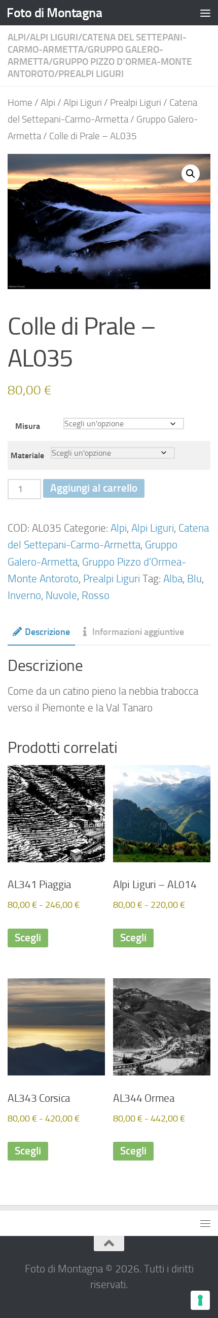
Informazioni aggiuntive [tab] (138, 631)
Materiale (27, 455)
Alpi (17, 37)
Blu (194, 579)
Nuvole (61, 595)
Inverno (24, 595)
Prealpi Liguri (91, 73)
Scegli (28, 938)
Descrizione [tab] (47, 631)
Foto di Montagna (54, 13)
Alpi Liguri (54, 37)
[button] (190, 174)
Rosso (96, 595)
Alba (173, 579)
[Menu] (205, 12)
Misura (27, 426)
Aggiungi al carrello (93, 488)
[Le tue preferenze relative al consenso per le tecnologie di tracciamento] (200, 1300)
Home (20, 102)
